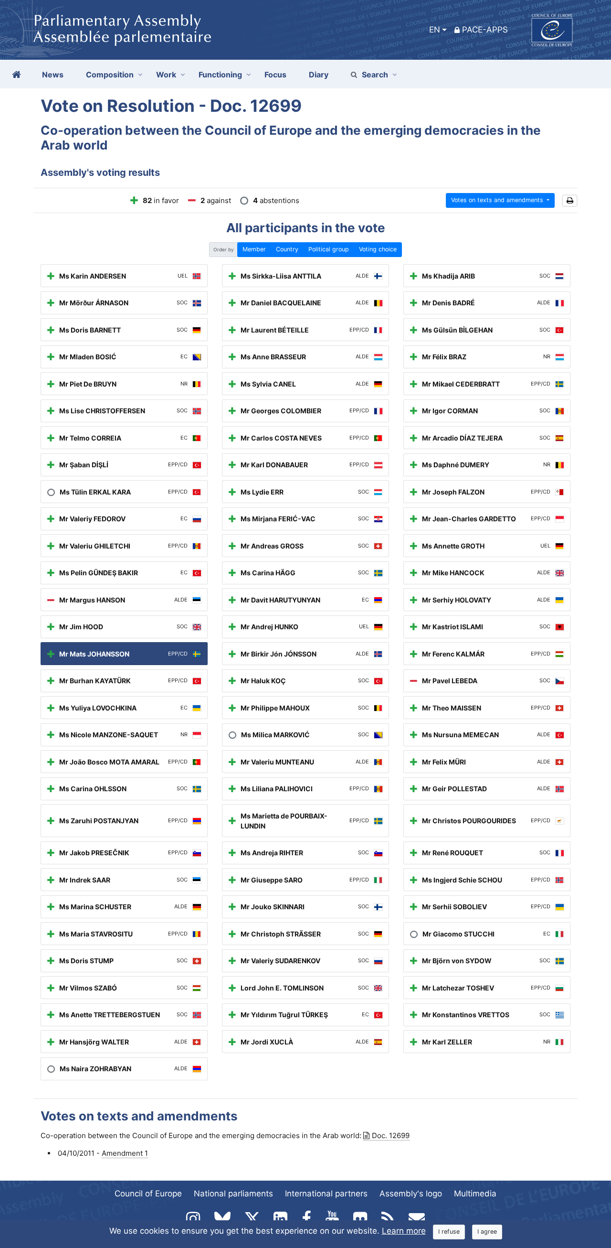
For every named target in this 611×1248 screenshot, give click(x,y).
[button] (570, 200)
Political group (328, 249)
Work (166, 74)
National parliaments (233, 1193)
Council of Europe (148, 1193)
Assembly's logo (410, 1193)
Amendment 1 (125, 1153)
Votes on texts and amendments (498, 200)
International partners (326, 1193)
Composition (110, 74)
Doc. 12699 (391, 1135)
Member (254, 249)
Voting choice (378, 249)
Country (287, 249)
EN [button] (434, 29)
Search (375, 74)
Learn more (404, 1231)
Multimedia (475, 1193)
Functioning (220, 74)
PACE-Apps (485, 29)
